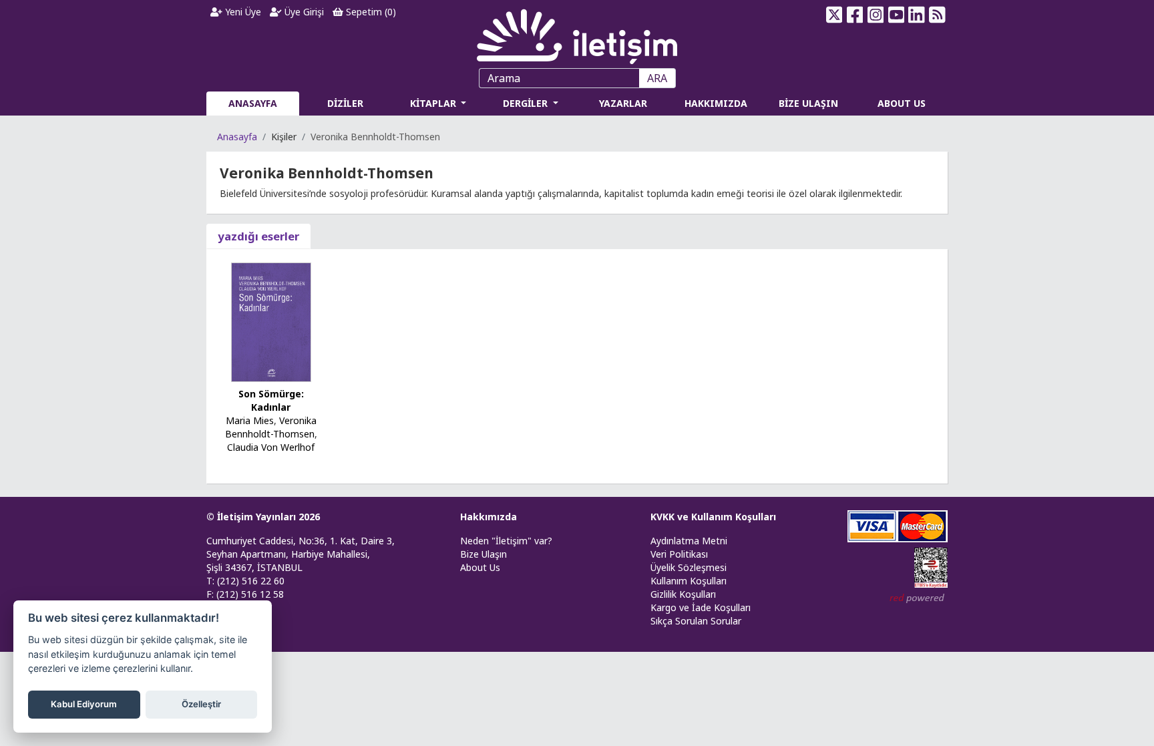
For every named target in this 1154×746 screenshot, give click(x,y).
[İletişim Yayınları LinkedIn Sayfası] (916, 14)
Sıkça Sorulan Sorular (695, 620)
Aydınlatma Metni (688, 540)
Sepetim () (369, 11)
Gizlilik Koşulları (683, 594)
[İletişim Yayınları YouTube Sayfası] (896, 14)
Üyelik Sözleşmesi (688, 567)
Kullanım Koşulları (688, 580)
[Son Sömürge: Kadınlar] (271, 321)
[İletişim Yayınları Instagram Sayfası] (876, 14)
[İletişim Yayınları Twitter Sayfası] (834, 14)
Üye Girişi (303, 11)
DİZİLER (345, 103)
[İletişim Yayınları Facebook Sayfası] (855, 14)
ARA (657, 78)
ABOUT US (902, 103)
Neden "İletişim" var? (506, 540)
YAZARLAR (623, 103)
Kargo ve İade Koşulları (700, 607)
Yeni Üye (241, 11)
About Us (480, 567)
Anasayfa (237, 136)
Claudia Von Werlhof (271, 447)
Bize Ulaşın (483, 554)
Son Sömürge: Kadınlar (271, 400)
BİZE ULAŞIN (808, 103)
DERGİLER (526, 103)
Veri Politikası (679, 554)
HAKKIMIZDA (716, 103)
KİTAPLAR (434, 103)
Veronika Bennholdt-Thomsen (271, 427)
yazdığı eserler (258, 236)
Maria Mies (250, 420)
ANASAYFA (252, 103)
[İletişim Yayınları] (577, 33)
